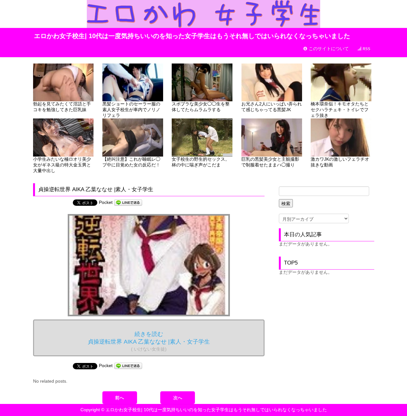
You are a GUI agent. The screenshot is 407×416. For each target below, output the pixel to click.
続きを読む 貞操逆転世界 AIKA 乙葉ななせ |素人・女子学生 (149, 341)
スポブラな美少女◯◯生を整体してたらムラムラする (201, 106)
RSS (366, 48)
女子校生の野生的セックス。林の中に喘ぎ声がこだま (201, 162)
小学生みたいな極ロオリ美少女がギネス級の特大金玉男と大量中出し (62, 165)
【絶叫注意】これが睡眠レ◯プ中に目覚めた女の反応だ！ (131, 162)
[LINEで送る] (128, 202)
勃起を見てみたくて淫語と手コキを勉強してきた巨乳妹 (62, 106)
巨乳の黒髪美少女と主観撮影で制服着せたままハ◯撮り (270, 162)
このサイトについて (328, 48)
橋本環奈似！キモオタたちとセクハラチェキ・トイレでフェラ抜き (340, 109)
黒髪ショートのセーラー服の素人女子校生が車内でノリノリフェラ (131, 109)
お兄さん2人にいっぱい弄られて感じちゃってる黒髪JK (271, 106)
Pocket (106, 202)
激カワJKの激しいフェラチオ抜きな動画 (340, 162)
